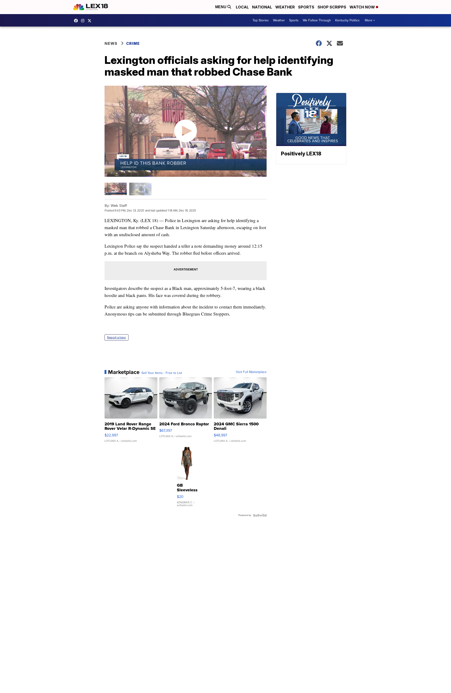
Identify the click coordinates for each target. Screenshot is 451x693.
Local (242, 7)
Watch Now (363, 7)
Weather (285, 7)
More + (370, 20)
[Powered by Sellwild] (260, 515)
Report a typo (116, 337)
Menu (221, 7)
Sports (306, 7)
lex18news (91, 21)
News (111, 43)
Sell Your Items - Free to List (161, 373)
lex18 (77, 21)
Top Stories (261, 20)
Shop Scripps (332, 7)
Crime (133, 43)
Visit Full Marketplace (251, 372)
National (262, 7)
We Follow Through (317, 20)
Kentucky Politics (347, 20)
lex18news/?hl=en (84, 21)
